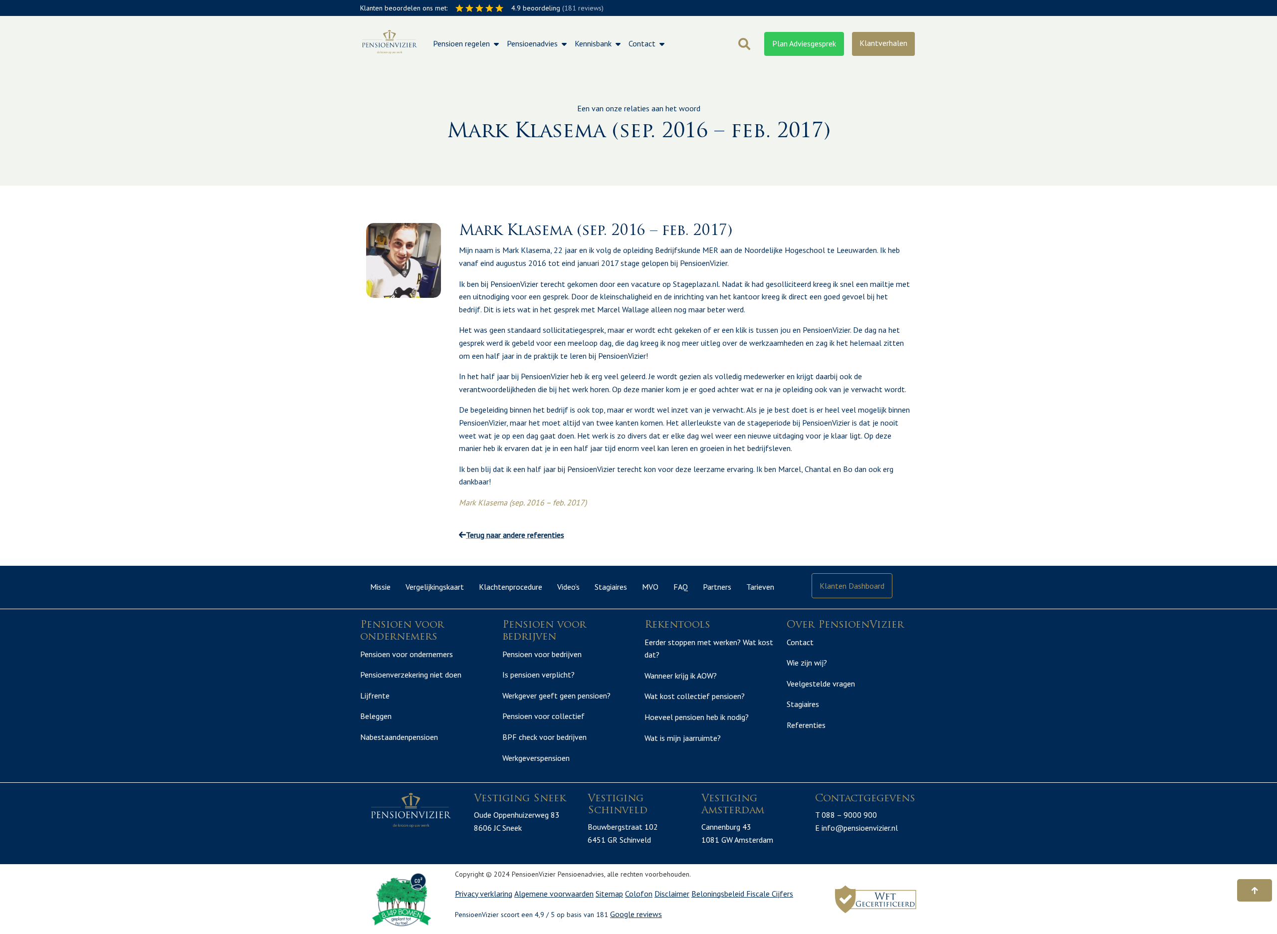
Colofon (638, 894)
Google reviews (636, 914)
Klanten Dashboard (852, 586)
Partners (717, 587)
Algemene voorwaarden (554, 894)
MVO (650, 587)
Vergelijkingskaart (435, 587)
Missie (380, 587)
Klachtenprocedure (510, 587)
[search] (744, 44)
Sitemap (609, 894)
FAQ (680, 587)
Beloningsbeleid (718, 894)
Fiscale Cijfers (769, 894)
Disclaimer (671, 894)
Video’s (568, 587)
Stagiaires (611, 587)
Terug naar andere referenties (515, 535)
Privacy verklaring (483, 894)
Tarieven (760, 587)
